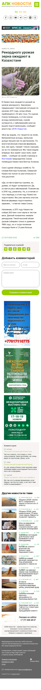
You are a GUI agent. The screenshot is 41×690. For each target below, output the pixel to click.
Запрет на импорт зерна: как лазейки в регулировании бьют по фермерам (19, 477)
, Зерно (12, 48)
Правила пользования (9, 659)
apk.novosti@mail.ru (25, 669)
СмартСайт (15, 674)
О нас (4, 664)
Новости (5, 48)
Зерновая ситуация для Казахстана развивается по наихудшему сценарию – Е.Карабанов (20, 451)
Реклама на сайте (8, 662)
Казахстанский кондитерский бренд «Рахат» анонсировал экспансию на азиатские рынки (18, 464)
